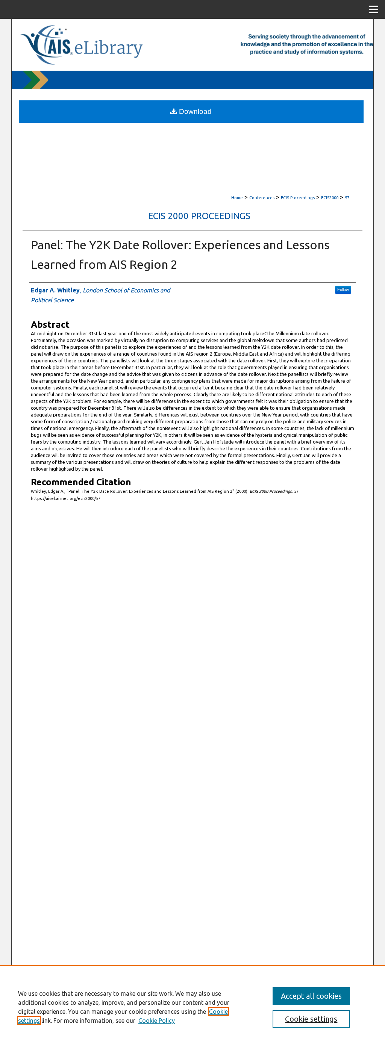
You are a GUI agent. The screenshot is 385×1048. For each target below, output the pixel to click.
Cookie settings (311, 1019)
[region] (192, 1006)
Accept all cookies (311, 996)
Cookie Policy (156, 1020)
